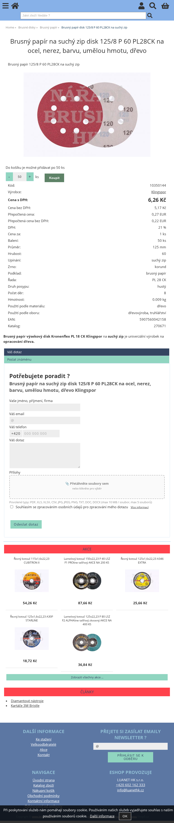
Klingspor (158, 192)
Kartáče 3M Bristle (25, 705)
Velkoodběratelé (43, 744)
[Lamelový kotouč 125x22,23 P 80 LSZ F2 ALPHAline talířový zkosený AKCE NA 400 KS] (87, 642)
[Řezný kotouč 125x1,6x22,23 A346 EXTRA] (142, 580)
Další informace (102, 816)
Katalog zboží (43, 785)
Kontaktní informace (43, 801)
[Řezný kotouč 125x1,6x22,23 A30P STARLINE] (32, 638)
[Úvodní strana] (17, 7)
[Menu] (5, 6)
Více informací (140, 507)
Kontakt (44, 754)
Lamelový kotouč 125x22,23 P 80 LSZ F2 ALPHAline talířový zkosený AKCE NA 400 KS (87, 620)
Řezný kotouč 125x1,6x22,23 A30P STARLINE (31, 618)
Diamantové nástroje (27, 700)
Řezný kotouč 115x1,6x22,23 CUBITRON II (31, 560)
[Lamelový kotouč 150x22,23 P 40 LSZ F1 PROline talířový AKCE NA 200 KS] (87, 580)
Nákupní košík (43, 790)
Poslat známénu (19, 359)
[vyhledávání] (155, 7)
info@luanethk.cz (130, 790)
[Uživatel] (144, 7)
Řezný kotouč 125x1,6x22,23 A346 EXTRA (142, 560)
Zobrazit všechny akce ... (87, 677)
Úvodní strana (44, 780)
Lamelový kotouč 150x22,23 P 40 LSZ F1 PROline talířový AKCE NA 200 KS (87, 560)
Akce (43, 749)
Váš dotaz (14, 352)
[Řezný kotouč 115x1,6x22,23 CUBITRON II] (32, 580)
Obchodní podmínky (43, 795)
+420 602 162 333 (130, 785)
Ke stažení (43, 739)
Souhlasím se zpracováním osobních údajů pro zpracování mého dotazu (72, 507)
